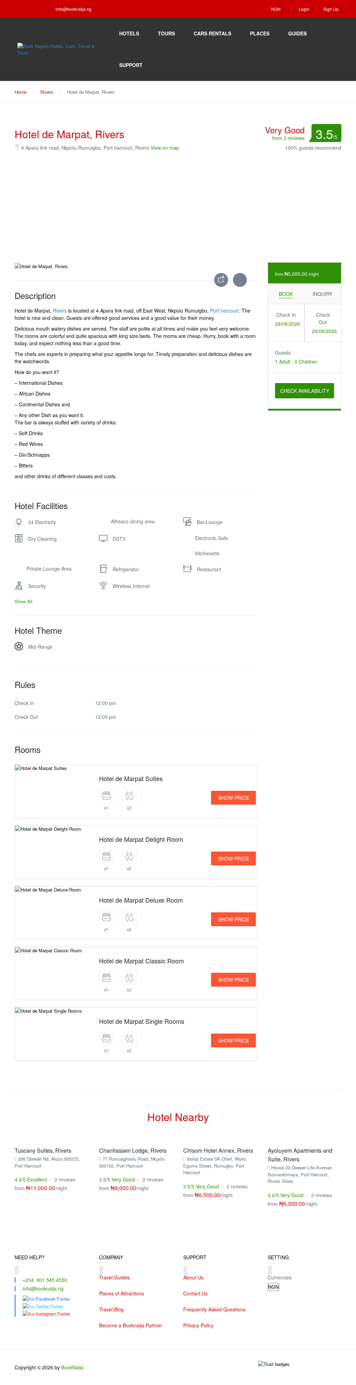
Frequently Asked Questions (214, 1309)
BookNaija (72, 1367)
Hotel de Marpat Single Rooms (141, 1021)
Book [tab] (286, 293)
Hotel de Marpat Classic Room (141, 960)
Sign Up (331, 9)
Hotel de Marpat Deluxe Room (141, 899)
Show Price (233, 797)
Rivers (46, 92)
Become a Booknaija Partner (130, 1325)
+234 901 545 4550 (45, 1279)
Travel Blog (111, 1309)
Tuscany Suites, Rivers (43, 1150)
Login (304, 9)
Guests (283, 352)
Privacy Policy (198, 1325)
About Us (193, 1277)
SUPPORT (131, 64)
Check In (286, 314)
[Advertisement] (178, 207)
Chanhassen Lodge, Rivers (133, 1150)
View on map (165, 147)
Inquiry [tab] (322, 293)
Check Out (323, 318)
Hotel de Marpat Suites (131, 778)
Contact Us (195, 1293)
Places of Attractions (121, 1293)
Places (259, 33)
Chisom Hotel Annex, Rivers (218, 1150)
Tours (166, 33)
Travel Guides (114, 1277)
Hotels (129, 33)
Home (20, 92)
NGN (276, 9)
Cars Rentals (212, 33)
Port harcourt (224, 310)
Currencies (280, 1277)
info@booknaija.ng (73, 9)
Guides (297, 33)
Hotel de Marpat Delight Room (141, 839)
